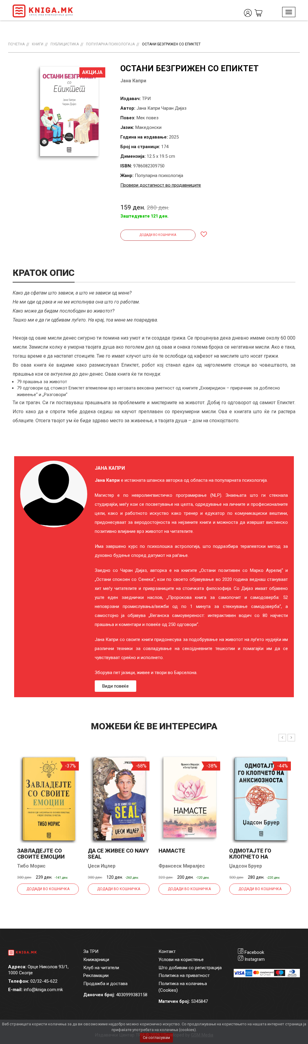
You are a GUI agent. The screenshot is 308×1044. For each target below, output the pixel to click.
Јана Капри (133, 81)
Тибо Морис (31, 866)
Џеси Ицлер (102, 866)
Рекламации (96, 975)
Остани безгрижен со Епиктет (171, 44)
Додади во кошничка (158, 235)
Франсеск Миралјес (182, 866)
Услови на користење (181, 959)
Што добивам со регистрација (190, 967)
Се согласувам (156, 1037)
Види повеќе (115, 686)
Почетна (16, 44)
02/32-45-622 (43, 981)
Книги (37, 44)
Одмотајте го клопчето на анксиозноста (251, 856)
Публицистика (65, 44)
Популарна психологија (110, 44)
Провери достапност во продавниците (160, 185)
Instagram (255, 959)
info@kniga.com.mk (43, 989)
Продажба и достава (105, 983)
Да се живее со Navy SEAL (118, 853)
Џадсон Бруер (245, 866)
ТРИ (146, 98)
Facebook (254, 952)
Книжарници (96, 959)
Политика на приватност (184, 975)
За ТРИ (90, 951)
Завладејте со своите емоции (41, 853)
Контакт (167, 951)
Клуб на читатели (101, 967)
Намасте (172, 850)
